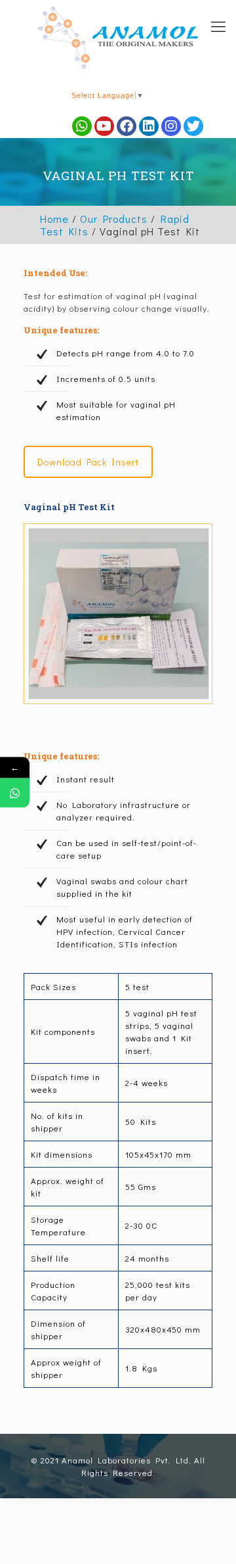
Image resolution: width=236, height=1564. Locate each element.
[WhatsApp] (15, 792)
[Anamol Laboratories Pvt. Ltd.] (118, 38)
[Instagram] (171, 126)
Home (54, 218)
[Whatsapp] (82, 126)
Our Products (114, 218)
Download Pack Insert (88, 462)
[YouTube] (104, 126)
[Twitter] (193, 126)
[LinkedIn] (149, 126)
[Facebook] (126, 126)
